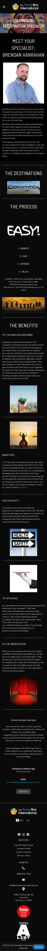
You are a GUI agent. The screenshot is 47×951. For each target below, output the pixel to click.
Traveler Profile (23, 849)
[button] (19, 834)
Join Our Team (23, 856)
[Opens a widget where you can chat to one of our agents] (39, 947)
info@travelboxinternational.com (23, 885)
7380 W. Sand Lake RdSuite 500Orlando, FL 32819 (23, 897)
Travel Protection (23, 852)
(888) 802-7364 (23, 874)
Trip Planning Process (23, 845)
